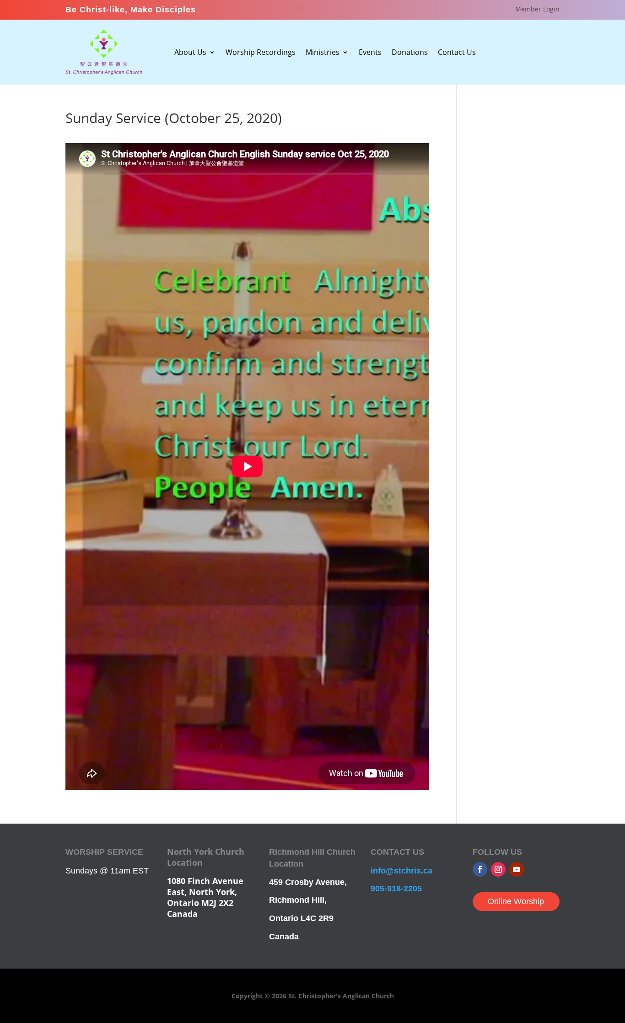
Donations (410, 53)
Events (370, 53)
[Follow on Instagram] (498, 869)
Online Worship (516, 901)
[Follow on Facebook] (480, 869)
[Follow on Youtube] (516, 869)
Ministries (322, 53)
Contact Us (457, 53)
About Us (190, 53)
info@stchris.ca (401, 870)
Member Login (537, 9)
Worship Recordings (261, 53)
